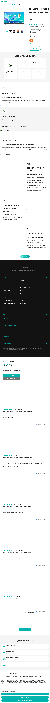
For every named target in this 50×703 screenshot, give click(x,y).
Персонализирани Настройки (25, 700)
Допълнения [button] (6, 336)
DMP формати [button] (6, 340)
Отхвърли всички (25, 697)
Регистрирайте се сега (11, 378)
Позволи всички (25, 694)
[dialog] (25, 691)
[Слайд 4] (18, 31)
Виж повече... (25, 256)
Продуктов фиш (31, 43)
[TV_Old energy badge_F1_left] (32, 42)
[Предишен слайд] (3, 18)
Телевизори (8, 4)
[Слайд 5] (21, 31)
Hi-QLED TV (14, 4)
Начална (2, 4)
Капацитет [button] (5, 311)
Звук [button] (4, 314)
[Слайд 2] (10, 31)
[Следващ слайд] (25, 18)
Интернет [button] (5, 322)
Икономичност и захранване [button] (10, 332)
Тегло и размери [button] (7, 343)
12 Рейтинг (40, 24)
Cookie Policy (36, 686)
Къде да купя (35, 48)
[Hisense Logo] (21, 1)
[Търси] (46, 2)
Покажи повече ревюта (25, 629)
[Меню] (48, 2)
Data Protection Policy (28, 688)
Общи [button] (4, 277)
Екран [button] (4, 307)
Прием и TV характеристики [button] (10, 325)
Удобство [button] (5, 318)
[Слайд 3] (14, 31)
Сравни (32, 45)
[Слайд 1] (6, 31)
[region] (14, 18)
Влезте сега (11, 375)
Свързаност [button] (6, 329)
